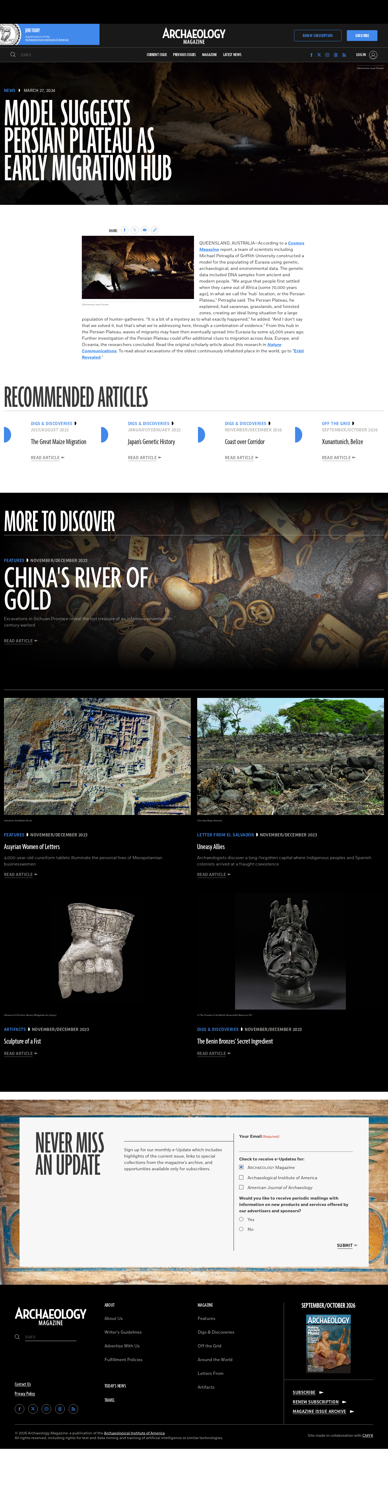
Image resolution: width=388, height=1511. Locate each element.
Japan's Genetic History (151, 442)
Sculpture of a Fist (22, 1041)
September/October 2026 (328, 1305)
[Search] (13, 55)
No (250, 1229)
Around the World (215, 1360)
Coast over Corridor (245, 442)
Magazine (271, 1168)
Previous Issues (184, 55)
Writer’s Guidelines (123, 1332)
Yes (251, 1220)
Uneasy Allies (211, 847)
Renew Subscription (318, 36)
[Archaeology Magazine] (51, 1326)
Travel (110, 1400)
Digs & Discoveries (216, 1332)
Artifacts (206, 1387)
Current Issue (157, 55)
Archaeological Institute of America (282, 1178)
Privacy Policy (25, 1394)
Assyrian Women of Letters (32, 847)
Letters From (211, 1373)
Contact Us (23, 1384)
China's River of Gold (76, 590)
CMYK (367, 1435)
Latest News (232, 55)
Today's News (115, 1386)
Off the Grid (209, 1346)
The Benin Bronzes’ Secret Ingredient (235, 1041)
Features (206, 1318)
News (10, 90)
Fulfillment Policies (124, 1360)
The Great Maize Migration (58, 442)
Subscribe (362, 36)
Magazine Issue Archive (319, 1411)
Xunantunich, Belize (342, 442)
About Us (114, 1318)
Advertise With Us (122, 1346)
